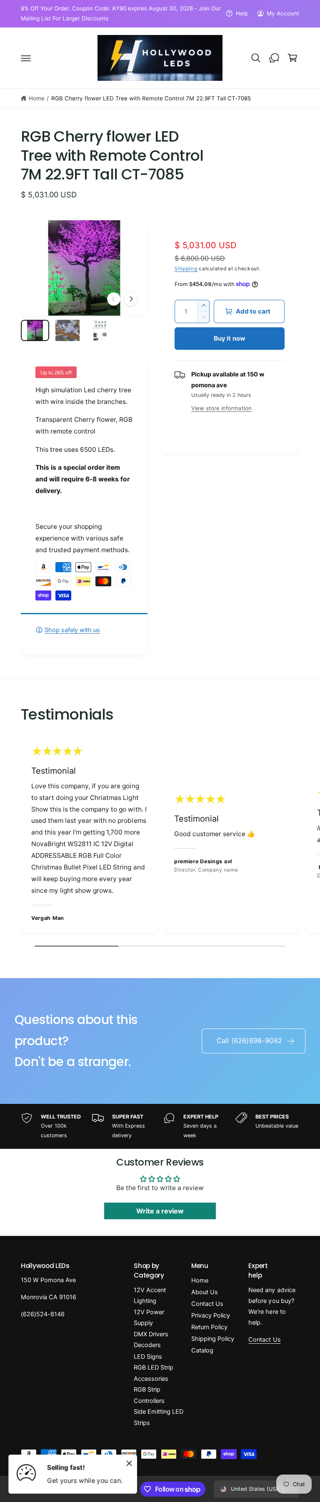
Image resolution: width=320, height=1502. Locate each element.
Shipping (186, 268)
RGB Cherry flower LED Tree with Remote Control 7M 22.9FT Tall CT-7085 (151, 98)
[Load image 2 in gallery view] (67, 330)
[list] (160, 835)
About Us (204, 1292)
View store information (221, 408)
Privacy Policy (210, 1315)
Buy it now (230, 338)
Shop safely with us (72, 630)
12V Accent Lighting (150, 1295)
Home (37, 98)
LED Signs (148, 1356)
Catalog (202, 1350)
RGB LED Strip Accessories (153, 1373)
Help (242, 13)
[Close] (129, 1463)
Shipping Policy (212, 1339)
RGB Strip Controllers (149, 1395)
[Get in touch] (274, 58)
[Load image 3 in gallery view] (100, 330)
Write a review (160, 1211)
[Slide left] (113, 299)
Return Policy (209, 1327)
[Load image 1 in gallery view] (35, 330)
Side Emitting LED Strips (158, 1417)
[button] (26, 58)
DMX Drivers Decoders (151, 1339)
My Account (283, 13)
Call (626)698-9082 (249, 1040)
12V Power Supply (149, 1317)
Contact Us (207, 1304)
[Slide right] (131, 299)
